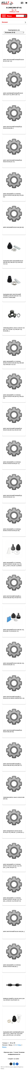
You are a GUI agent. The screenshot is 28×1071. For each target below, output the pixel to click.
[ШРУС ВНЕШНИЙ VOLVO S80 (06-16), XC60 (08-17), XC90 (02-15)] (14, 616)
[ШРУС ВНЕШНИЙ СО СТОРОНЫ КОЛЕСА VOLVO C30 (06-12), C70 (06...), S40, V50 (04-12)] (14, 850)
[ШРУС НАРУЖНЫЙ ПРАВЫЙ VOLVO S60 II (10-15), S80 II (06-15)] (14, 79)
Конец (4, 1047)
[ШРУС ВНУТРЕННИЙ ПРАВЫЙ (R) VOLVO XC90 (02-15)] (14, 146)
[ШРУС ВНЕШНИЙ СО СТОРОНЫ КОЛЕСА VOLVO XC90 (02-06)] (14, 515)
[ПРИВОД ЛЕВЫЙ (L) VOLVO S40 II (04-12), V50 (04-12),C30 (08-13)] (14, 985)
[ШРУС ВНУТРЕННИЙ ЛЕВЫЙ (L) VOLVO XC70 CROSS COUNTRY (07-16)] (14, 683)
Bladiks (2, 1068)
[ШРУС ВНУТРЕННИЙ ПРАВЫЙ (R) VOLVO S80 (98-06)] (14, 716)
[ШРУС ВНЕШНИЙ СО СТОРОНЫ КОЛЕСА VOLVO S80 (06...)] (14, 951)
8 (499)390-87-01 (14, 8)
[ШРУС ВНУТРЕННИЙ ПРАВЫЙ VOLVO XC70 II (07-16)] (14, 46)
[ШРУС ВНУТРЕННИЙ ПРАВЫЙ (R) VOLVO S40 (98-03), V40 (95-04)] (14, 415)
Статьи (16, 1052)
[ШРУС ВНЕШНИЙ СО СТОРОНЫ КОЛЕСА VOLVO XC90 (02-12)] (14, 448)
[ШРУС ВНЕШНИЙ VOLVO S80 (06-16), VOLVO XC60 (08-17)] (14, 649)
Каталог (5, 22)
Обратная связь (8, 1052)
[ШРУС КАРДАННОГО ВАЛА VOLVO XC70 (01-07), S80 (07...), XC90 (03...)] (14, 817)
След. (19, 1045)
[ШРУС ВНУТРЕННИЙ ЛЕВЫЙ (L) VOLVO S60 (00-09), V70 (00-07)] (14, 582)
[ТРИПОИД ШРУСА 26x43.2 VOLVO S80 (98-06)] (14, 783)
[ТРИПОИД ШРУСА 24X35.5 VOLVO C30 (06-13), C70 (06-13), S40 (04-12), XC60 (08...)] (14, 314)
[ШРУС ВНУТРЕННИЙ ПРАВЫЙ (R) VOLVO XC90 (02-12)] (14, 482)
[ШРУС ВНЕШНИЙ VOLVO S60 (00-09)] (14, 213)
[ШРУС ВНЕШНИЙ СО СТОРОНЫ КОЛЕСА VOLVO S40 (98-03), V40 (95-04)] (14, 381)
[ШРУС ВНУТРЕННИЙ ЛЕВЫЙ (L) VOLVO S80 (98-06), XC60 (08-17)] (14, 750)
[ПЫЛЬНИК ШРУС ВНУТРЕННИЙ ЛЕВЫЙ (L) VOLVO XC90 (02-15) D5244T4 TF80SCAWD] (14, 280)
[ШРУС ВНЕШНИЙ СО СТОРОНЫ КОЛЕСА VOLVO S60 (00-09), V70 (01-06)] (14, 180)
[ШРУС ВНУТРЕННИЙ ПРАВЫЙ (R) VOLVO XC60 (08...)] (14, 113)
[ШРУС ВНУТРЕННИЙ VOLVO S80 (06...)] (14, 918)
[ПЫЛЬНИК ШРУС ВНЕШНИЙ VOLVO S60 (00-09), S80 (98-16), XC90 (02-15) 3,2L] (14, 247)
